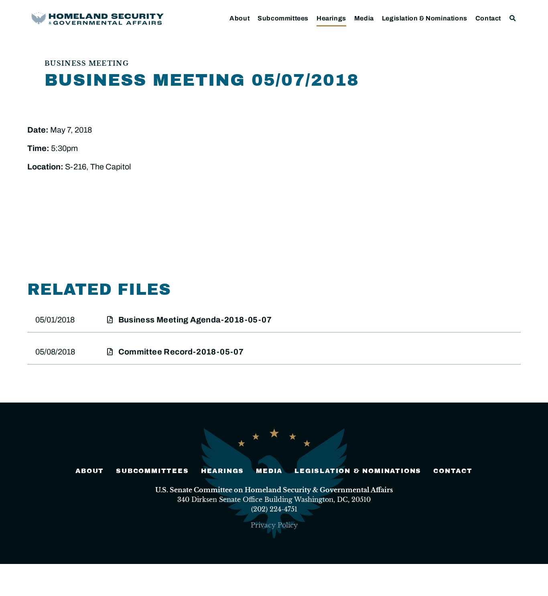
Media (364, 18)
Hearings (331, 18)
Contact (488, 18)
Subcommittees (283, 18)
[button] (513, 18)
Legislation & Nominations (424, 18)
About (239, 18)
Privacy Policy (274, 525)
